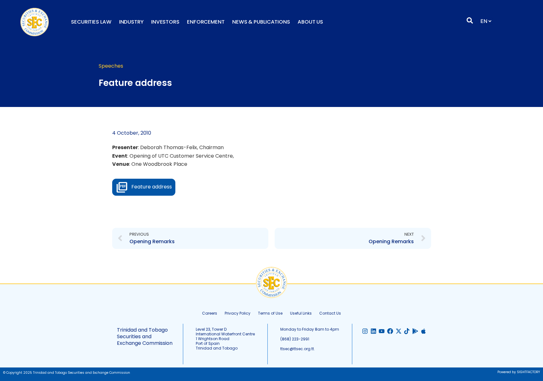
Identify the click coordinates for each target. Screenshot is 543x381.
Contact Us (330, 313)
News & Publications (261, 21)
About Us (310, 21)
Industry (131, 21)
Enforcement (206, 21)
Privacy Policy (237, 313)
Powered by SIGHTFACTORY (518, 372)
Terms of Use (270, 313)
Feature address (151, 186)
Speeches (111, 66)
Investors (165, 21)
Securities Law (91, 21)
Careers (209, 313)
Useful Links (301, 313)
